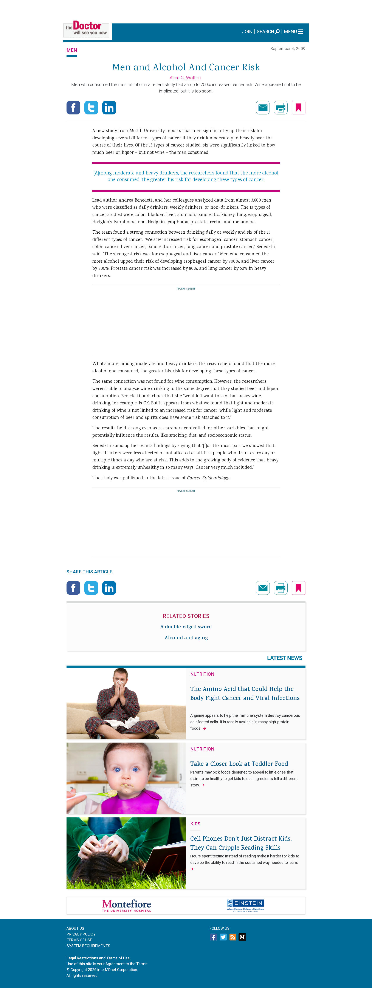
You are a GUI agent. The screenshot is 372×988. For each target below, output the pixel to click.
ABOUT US (75, 928)
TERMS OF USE (79, 940)
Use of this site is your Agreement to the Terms (107, 964)
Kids (195, 824)
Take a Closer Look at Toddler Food (244, 773)
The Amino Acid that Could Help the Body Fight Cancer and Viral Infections (245, 708)
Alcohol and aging (186, 638)
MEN (72, 50)
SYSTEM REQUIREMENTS (88, 945)
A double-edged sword (186, 627)
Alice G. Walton (185, 77)
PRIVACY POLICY (81, 934)
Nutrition (202, 674)
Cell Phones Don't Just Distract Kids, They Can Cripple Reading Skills (245, 850)
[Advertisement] (186, 9)
